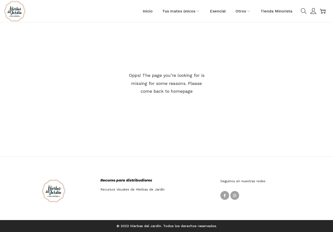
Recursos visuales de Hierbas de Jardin (132, 189)
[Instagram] (234, 195)
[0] (323, 11)
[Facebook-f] (224, 195)
